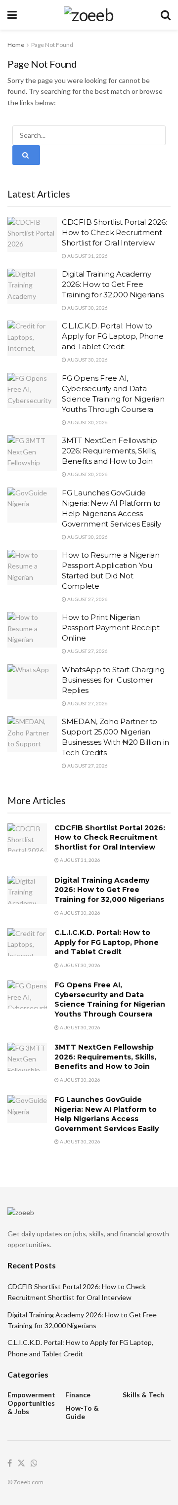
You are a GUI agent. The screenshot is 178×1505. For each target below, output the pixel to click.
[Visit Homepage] (89, 14)
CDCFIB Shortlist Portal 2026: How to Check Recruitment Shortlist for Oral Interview (114, 232)
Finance (77, 1394)
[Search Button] (166, 15)
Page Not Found (52, 44)
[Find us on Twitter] (21, 1463)
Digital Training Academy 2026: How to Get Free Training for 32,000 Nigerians (112, 284)
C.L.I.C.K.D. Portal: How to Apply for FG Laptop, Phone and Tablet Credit (112, 336)
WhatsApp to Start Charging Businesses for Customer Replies (113, 680)
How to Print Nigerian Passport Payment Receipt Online (111, 627)
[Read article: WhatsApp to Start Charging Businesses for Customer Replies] (32, 682)
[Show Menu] (12, 15)
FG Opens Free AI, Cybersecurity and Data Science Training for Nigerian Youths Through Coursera (109, 999)
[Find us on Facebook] (9, 1463)
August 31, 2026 (87, 256)
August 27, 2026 (87, 599)
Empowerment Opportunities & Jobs (31, 1403)
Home (15, 44)
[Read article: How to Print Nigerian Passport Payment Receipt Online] (32, 630)
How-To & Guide (82, 1412)
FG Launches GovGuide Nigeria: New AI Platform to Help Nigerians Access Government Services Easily (106, 1114)
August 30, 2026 (87, 308)
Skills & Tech (143, 1394)
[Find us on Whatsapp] (34, 1463)
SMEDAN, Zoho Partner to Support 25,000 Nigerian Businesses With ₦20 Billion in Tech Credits (115, 737)
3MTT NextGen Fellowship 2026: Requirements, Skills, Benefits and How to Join (109, 451)
